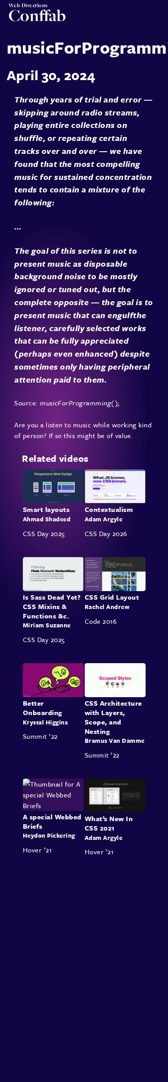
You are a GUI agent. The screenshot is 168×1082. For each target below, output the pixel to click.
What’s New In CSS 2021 (109, 823)
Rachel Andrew (107, 606)
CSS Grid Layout (112, 597)
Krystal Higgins (45, 721)
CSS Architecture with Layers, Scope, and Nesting (113, 717)
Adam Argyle (103, 519)
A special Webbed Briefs (52, 821)
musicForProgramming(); (80, 403)
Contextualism (109, 510)
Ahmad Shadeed (46, 519)
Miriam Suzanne (47, 625)
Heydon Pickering (49, 835)
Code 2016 (100, 621)
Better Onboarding (42, 707)
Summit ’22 (40, 736)
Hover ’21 (37, 850)
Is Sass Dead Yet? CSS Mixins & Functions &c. (52, 606)
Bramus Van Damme (115, 740)
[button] (155, 18)
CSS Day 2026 (106, 533)
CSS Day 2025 (44, 533)
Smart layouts (46, 510)
